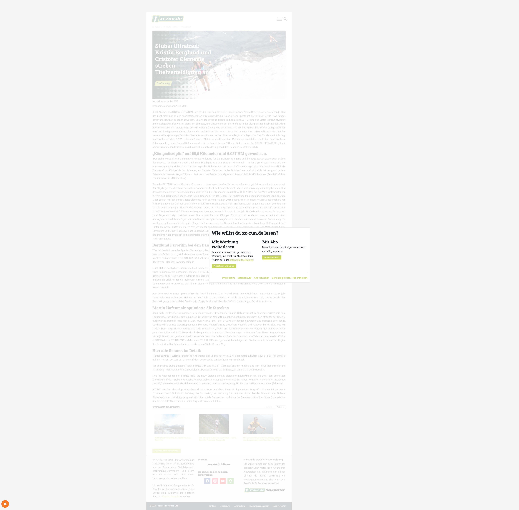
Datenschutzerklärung (241, 260)
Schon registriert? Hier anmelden (289, 277)
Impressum (228, 277)
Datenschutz (244, 277)
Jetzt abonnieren (271, 257)
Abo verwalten (261, 277)
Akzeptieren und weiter (224, 266)
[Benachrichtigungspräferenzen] (5, 504)
